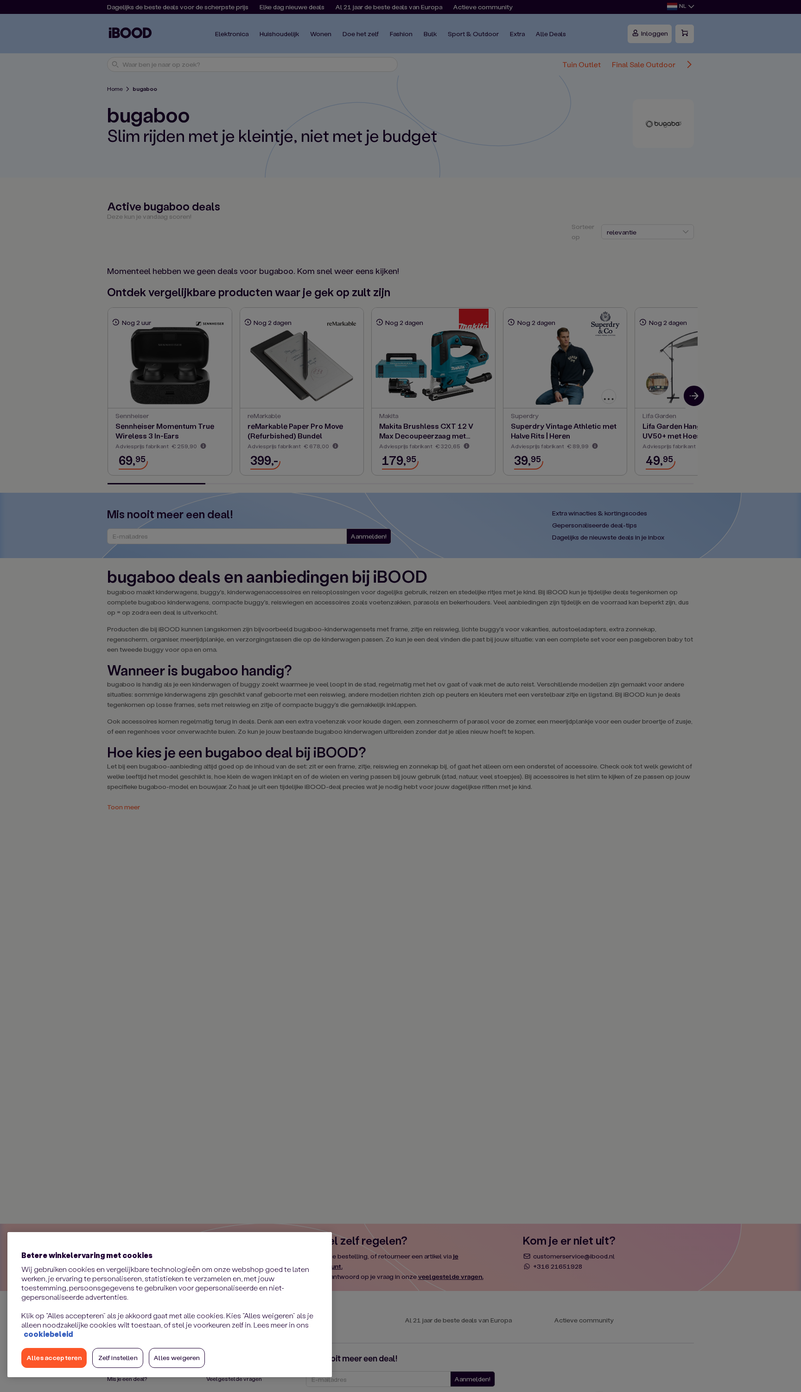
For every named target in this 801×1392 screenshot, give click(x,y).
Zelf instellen (118, 1357)
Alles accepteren (54, 1357)
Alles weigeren (177, 1357)
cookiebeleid (48, 1334)
